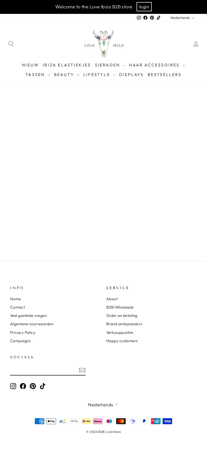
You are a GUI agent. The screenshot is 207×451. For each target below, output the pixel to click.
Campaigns (20, 340)
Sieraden (108, 64)
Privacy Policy (22, 332)
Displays (131, 74)
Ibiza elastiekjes (67, 64)
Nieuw (30, 64)
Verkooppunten (120, 332)
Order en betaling (122, 315)
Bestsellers (165, 74)
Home (15, 298)
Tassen (35, 74)
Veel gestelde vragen (28, 315)
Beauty (65, 74)
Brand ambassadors (124, 323)
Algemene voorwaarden (31, 323)
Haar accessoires (155, 64)
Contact (17, 307)
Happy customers (122, 340)
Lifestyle (97, 74)
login (144, 7)
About (111, 298)
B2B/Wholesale (120, 307)
